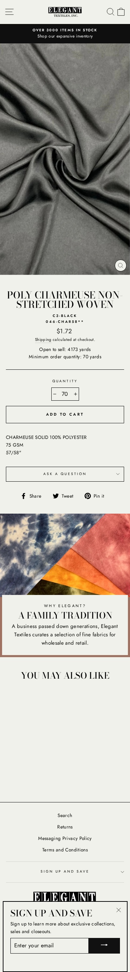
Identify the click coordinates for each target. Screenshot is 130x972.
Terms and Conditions (65, 849)
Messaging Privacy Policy (65, 838)
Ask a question (65, 473)
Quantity (64, 381)
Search (65, 815)
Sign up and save (65, 871)
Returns (64, 826)
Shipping (43, 339)
